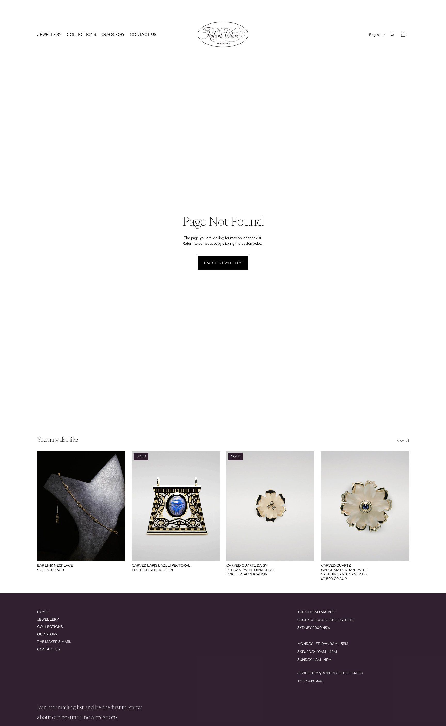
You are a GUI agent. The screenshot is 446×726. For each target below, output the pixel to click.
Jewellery (48, 619)
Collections (50, 626)
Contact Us (48, 649)
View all (403, 440)
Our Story (47, 634)
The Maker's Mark (54, 641)
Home (42, 612)
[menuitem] (49, 34)
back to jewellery (223, 263)
